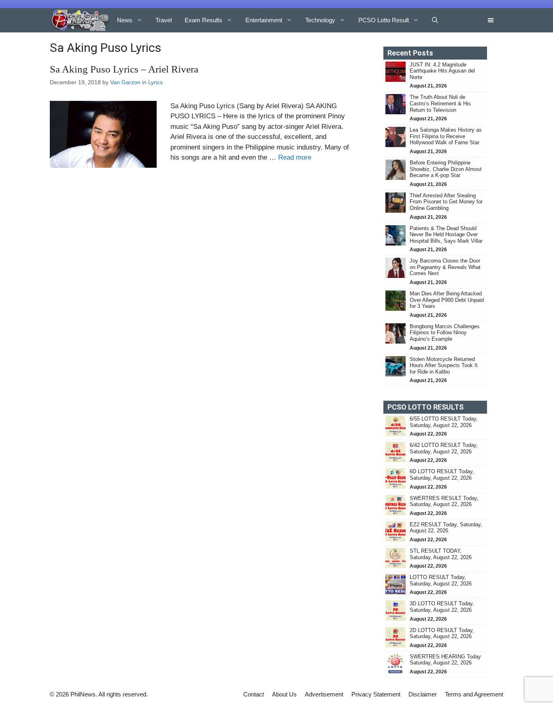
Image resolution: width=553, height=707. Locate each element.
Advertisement (324, 694)
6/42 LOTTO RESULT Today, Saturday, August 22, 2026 (444, 448)
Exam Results (203, 20)
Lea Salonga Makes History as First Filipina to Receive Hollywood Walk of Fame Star (446, 136)
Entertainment (263, 20)
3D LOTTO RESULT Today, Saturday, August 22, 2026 (442, 606)
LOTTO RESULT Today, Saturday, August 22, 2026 (441, 580)
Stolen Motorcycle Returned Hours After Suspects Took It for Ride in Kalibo (444, 365)
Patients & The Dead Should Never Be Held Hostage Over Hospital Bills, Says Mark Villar (446, 234)
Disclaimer (422, 694)
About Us (284, 694)
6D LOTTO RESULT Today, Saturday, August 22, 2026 (442, 474)
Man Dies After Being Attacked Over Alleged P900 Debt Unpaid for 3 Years (447, 299)
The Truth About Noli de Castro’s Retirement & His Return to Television (440, 103)
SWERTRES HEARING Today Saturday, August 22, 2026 (445, 660)
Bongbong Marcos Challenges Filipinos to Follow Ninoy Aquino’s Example (445, 332)
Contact (253, 694)
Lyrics (155, 82)
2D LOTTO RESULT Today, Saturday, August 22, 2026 (442, 633)
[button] (435, 20)
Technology (320, 20)
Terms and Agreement (474, 694)
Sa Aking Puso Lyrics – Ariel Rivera (124, 69)
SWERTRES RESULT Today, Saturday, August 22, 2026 (444, 501)
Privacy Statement (375, 694)
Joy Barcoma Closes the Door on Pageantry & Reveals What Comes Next (445, 267)
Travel (163, 20)
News (124, 20)
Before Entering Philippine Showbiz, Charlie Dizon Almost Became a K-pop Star (446, 169)
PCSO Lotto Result (383, 20)
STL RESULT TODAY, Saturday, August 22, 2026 (441, 554)
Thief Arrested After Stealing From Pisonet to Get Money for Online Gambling (446, 201)
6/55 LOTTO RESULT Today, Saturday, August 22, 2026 (444, 422)
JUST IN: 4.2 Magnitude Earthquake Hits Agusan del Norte (442, 71)
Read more (294, 157)
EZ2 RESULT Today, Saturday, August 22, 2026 (446, 527)
